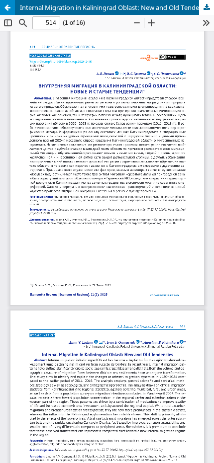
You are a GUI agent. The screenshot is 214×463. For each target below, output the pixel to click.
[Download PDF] (206, 7)
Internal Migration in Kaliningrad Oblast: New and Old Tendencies (117, 7)
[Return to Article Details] (7, 7)
